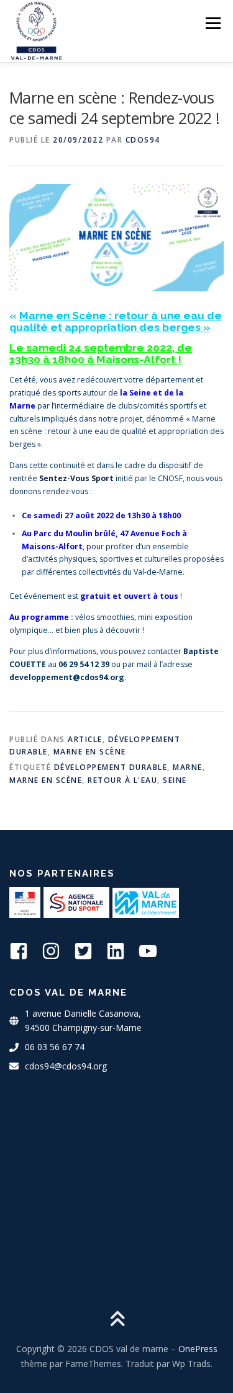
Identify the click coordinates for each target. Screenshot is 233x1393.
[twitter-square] (89, 951)
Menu (212, 23)
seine (175, 780)
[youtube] (153, 951)
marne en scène (45, 780)
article (85, 739)
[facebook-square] (24, 951)
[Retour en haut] (116, 1320)
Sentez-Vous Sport (76, 478)
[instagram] (56, 951)
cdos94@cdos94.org (66, 1066)
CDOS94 (143, 140)
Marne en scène (89, 751)
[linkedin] (121, 951)
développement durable (111, 767)
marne (188, 767)
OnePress (197, 1349)
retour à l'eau (122, 780)
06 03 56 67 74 (55, 1047)
